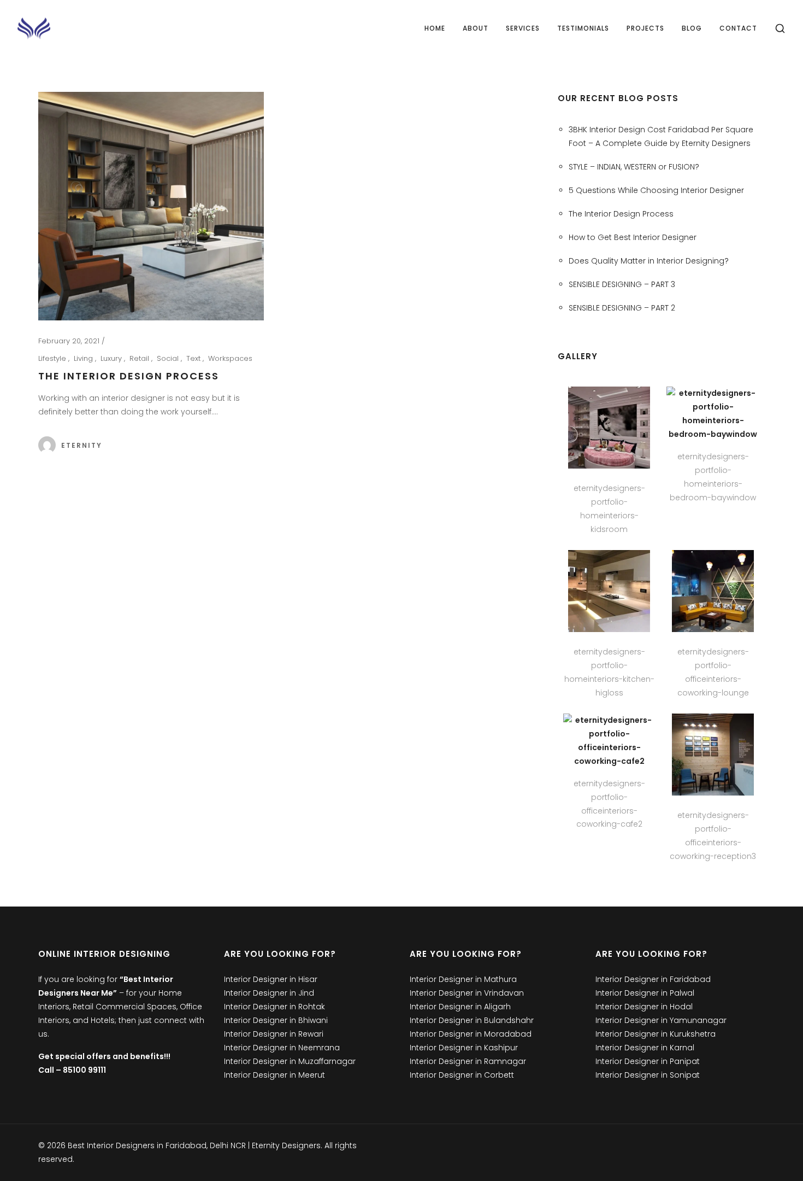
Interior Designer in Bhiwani (276, 1020)
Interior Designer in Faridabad (653, 979)
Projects (645, 28)
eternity (81, 445)
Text (194, 358)
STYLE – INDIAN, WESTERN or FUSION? (634, 166)
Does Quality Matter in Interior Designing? (649, 260)
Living (84, 358)
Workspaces (230, 358)
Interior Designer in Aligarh (460, 1006)
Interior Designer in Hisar (270, 979)
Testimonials (583, 28)
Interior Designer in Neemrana (282, 1047)
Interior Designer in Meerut (274, 1074)
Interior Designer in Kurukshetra (655, 1033)
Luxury (112, 358)
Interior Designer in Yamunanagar (661, 1020)
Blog (692, 28)
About (475, 28)
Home (434, 28)
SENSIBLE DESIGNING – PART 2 (622, 307)
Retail (140, 358)
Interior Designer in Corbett (462, 1074)
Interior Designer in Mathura (463, 979)
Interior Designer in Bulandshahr (472, 1020)
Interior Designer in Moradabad (471, 1033)
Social (169, 358)
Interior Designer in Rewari (273, 1033)
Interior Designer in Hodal (644, 1006)
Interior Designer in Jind (269, 992)
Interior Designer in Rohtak (274, 1006)
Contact (738, 28)
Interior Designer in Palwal (644, 992)
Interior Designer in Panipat (647, 1061)
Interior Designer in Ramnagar (468, 1061)
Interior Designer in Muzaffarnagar (290, 1061)
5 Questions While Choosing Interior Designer (656, 190)
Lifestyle (53, 358)
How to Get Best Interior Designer (632, 237)
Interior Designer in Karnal (644, 1047)
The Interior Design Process (128, 376)
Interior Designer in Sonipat (647, 1074)
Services (523, 28)
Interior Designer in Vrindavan (467, 992)
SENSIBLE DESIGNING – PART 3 (622, 284)
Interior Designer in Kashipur (464, 1047)
